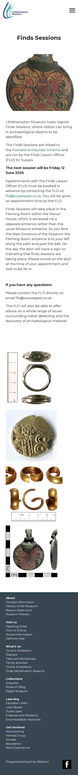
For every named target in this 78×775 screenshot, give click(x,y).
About (10, 598)
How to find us (16, 630)
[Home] (21, 10)
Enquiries (12, 683)
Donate (11, 739)
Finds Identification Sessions (25, 671)
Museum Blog (15, 687)
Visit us (11, 622)
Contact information (20, 602)
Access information (19, 634)
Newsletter (13, 743)
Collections (14, 679)
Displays (11, 654)
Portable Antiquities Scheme (36, 150)
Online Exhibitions (18, 667)
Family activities (16, 662)
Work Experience (18, 747)
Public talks (14, 711)
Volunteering (15, 731)
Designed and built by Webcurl (27, 761)
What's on (13, 646)
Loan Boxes (14, 707)
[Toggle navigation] (72, 10)
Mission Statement (19, 610)
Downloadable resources (23, 719)
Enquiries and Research (22, 715)
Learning (12, 699)
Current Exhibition (18, 650)
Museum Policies (17, 614)
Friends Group (16, 735)
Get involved (15, 727)
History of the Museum (22, 606)
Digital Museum (16, 691)
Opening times (16, 626)
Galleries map (15, 638)
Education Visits (16, 703)
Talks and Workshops (21, 658)
